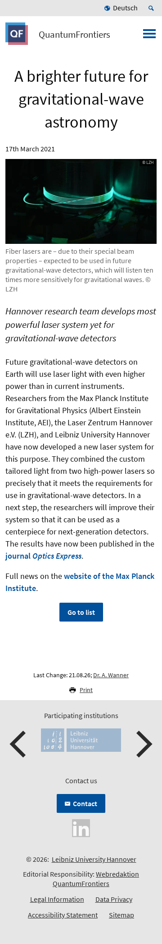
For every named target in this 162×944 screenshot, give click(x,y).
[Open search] (152, 8)
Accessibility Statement (63, 914)
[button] (18, 744)
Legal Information (57, 899)
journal (43, 556)
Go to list (81, 612)
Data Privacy (113, 899)
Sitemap (121, 914)
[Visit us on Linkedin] (81, 827)
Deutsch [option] (125, 7)
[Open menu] (149, 36)
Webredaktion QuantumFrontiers (96, 878)
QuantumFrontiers (74, 34)
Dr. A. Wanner (111, 675)
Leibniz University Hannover (94, 859)
